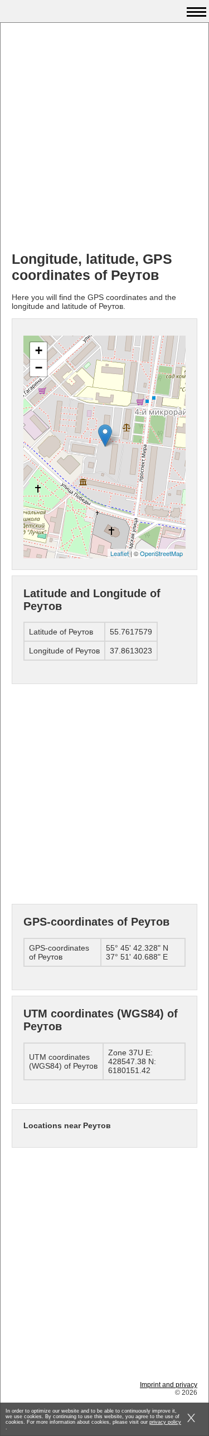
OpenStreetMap (161, 553)
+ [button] (38, 350)
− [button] (38, 368)
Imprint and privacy (168, 1385)
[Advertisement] (104, 138)
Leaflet (119, 553)
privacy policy (165, 1422)
